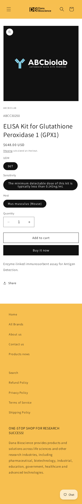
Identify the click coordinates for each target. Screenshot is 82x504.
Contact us (16, 344)
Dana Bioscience (45, 500)
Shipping (7, 150)
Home (13, 314)
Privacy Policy (18, 393)
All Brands (16, 324)
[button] (9, 9)
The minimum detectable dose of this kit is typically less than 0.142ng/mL (40, 184)
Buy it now (41, 250)
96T (10, 166)
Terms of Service (20, 402)
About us (15, 334)
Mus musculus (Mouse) (25, 204)
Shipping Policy (19, 412)
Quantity (8, 213)
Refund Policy (18, 383)
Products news (19, 354)
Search (13, 373)
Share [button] (12, 283)
